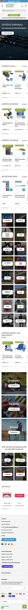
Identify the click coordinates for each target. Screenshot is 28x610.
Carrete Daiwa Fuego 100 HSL (7, 85)
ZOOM (7, 460)
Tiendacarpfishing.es (9, 539)
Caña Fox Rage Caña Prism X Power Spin (20, 196)
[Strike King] (7, 495)
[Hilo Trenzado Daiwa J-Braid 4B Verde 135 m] (7, 346)
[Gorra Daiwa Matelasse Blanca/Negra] (20, 76)
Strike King (7, 503)
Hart (19, 503)
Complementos (7, 263)
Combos (20, 249)
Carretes (7, 249)
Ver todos (24, 66)
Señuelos (7, 320)
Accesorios (7, 220)
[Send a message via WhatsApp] (2, 607)
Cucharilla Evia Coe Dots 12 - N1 (7, 196)
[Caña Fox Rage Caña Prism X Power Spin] (20, 186)
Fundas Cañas (20, 263)
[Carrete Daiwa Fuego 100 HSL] (7, 76)
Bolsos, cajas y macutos (7, 235)
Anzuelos (20, 220)
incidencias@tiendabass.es (11, 527)
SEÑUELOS (20, 474)
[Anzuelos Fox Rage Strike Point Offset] (7, 150)
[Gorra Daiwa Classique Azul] (20, 346)
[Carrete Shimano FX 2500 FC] (7, 114)
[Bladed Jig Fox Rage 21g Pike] (20, 150)
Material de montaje (8, 292)
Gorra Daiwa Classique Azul (18, 356)
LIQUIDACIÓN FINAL (14, 15)
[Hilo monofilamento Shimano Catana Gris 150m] (20, 114)
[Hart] (19, 495)
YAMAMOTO (20, 460)
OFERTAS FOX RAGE (8, 35)
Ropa (20, 306)
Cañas (20, 234)
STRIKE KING (7, 474)
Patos (20, 292)
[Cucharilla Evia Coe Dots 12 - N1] (7, 186)
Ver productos (14, 385)
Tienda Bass (6, 606)
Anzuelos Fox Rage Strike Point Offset (7, 160)
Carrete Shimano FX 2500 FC (7, 123)
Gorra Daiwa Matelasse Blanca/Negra (18, 86)
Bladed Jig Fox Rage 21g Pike (20, 160)
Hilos (7, 277)
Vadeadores (20, 320)
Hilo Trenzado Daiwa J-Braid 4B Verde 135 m (7, 357)
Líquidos (20, 277)
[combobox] (14, 10)
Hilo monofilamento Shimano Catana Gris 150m (20, 124)
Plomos (7, 306)
